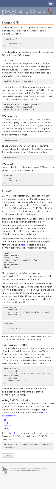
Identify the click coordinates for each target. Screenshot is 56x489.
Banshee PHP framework (30, 470)
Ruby (6, 428)
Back (7, 455)
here (23, 244)
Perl (6, 422)
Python (7, 425)
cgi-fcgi (14, 433)
